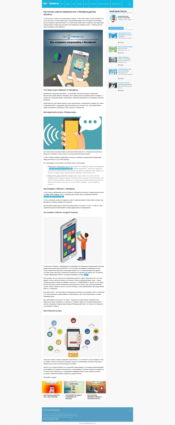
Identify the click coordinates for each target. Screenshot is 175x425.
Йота (86, 3)
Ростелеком (93, 3)
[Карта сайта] (130, 411)
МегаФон (80, 3)
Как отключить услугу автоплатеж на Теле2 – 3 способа (125, 34)
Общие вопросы (116, 3)
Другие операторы (104, 3)
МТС (62, 3)
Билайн (68, 3)
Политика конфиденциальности (87, 423)
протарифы (51, 3)
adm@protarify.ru (64, 419)
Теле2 (73, 3)
